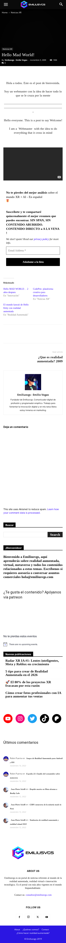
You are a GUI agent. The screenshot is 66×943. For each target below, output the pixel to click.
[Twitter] (37, 917)
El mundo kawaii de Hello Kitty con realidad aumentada (16, 308)
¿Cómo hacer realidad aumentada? (33, 933)
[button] (5, 4)
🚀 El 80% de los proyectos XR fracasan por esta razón (28, 683)
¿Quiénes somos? (31, 929)
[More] (46, 73)
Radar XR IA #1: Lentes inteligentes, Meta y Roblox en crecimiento (32, 662)
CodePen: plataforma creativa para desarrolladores (43, 292)
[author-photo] (33, 390)
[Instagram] (28, 917)
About (17, 929)
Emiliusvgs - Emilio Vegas (16, 60)
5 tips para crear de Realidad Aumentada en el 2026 (26, 673)
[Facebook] (19, 917)
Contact (45, 929)
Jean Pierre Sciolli (18, 789)
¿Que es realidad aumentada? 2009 (50, 359)
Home (5, 12)
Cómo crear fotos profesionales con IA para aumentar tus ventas (33, 694)
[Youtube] (46, 917)
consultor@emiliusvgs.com (39, 895)
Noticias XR (16, 12)
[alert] (33, 644)
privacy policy (41, 239)
